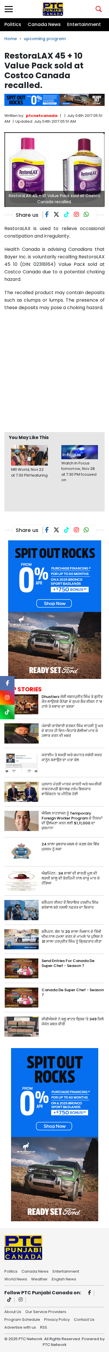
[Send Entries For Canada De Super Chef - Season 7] (21, 968)
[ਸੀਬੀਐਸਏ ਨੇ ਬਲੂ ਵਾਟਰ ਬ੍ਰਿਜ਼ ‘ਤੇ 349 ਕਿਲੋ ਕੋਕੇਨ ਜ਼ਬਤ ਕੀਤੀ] (21, 1026)
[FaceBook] (49, 215)
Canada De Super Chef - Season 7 (73, 992)
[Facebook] (89, 1293)
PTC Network (55, 1344)
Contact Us (84, 1319)
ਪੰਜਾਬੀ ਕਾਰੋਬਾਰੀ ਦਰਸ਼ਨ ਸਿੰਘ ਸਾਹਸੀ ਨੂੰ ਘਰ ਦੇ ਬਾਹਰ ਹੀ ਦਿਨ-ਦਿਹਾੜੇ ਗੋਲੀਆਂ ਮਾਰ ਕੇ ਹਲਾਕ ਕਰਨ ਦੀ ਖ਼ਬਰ (72, 730)
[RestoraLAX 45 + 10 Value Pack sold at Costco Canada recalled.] (54, 169)
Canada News (44, 24)
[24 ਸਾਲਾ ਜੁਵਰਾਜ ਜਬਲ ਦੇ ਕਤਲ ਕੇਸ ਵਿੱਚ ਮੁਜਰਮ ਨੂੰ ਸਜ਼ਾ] (21, 851)
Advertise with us (20, 1327)
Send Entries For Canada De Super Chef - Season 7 (68, 963)
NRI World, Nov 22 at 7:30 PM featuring (29, 472)
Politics (12, 24)
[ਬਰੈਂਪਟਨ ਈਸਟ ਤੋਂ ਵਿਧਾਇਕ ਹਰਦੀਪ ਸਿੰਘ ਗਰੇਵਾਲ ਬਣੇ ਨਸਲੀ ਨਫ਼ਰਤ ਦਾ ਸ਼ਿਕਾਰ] (21, 909)
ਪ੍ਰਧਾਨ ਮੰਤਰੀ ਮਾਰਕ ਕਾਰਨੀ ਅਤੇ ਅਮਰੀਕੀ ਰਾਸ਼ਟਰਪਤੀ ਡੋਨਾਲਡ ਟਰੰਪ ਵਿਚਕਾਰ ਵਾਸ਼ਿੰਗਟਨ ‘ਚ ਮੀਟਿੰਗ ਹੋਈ (72, 789)
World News (15, 1278)
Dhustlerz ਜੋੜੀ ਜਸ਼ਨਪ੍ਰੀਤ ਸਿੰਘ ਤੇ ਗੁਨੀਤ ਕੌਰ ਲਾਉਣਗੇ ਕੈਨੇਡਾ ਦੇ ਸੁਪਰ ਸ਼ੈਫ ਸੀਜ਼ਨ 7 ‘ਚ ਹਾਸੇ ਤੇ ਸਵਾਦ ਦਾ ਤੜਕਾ (72, 701)
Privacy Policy (57, 1319)
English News (64, 1278)
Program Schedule (22, 1319)
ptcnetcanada (42, 115)
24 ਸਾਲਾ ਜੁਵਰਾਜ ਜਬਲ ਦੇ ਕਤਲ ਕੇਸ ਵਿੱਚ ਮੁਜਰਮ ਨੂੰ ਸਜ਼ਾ (70, 846)
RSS (43, 1327)
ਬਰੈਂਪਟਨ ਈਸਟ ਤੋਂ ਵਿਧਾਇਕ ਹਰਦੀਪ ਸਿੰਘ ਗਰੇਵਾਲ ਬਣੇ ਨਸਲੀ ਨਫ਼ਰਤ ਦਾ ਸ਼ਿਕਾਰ (70, 905)
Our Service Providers (45, 1311)
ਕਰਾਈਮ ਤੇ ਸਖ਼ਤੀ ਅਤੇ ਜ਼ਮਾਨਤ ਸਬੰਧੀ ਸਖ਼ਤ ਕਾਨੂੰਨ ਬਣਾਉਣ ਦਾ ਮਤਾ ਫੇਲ (72, 757)
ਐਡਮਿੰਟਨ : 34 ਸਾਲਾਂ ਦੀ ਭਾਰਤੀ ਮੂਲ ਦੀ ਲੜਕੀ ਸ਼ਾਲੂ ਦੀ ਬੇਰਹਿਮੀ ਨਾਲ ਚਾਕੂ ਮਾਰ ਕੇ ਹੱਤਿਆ (71, 878)
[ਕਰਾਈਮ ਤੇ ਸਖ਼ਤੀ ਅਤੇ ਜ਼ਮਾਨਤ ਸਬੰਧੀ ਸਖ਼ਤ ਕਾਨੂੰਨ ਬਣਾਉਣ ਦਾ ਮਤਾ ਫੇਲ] (21, 762)
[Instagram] (21, 1300)
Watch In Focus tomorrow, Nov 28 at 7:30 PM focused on (79, 471)
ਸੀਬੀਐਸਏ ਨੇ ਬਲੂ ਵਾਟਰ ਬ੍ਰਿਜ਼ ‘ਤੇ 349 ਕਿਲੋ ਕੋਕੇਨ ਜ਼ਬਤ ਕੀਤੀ (73, 1021)
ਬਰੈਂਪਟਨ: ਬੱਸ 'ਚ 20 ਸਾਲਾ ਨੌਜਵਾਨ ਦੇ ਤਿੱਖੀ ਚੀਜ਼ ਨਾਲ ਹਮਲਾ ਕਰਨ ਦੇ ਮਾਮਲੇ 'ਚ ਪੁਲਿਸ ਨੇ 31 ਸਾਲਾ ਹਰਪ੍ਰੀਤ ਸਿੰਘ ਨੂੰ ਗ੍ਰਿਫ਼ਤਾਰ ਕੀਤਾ (72, 936)
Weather (39, 1278)
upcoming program (45, 39)
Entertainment (84, 24)
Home (10, 39)
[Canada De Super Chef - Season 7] (21, 997)
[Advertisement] (54, 371)
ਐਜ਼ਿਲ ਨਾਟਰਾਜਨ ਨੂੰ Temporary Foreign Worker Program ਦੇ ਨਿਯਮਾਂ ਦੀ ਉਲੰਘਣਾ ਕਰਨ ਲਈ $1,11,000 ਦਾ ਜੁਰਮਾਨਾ (72, 821)
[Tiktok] (9, 1300)
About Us (12, 1311)
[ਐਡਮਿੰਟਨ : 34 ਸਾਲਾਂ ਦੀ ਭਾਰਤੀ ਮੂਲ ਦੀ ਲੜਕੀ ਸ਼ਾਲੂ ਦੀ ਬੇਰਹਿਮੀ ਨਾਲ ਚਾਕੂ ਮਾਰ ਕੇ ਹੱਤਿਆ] (21, 880)
